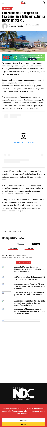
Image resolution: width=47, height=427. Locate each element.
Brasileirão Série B (10, 257)
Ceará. (22, 257)
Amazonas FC (21, 255)
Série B (29, 257)
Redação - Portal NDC (18, 26)
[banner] (23, 60)
